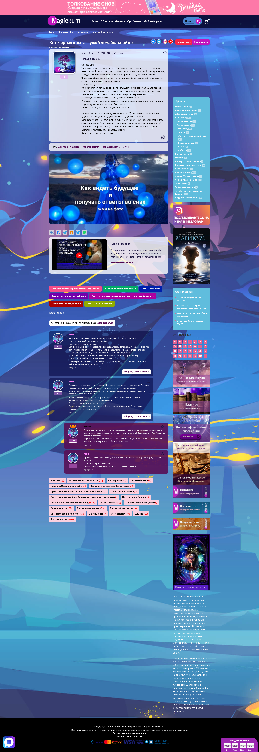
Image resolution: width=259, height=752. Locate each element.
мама (75, 147)
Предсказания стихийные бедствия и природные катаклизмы (84, 497)
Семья (182, 147)
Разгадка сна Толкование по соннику (73, 502)
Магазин (120, 21)
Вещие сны (182, 118)
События (184, 150)
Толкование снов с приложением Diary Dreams (75, 289)
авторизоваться (104, 323)
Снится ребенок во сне (123, 508)
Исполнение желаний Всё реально (189, 299)
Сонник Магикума (151, 289)
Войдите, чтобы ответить (136, 371)
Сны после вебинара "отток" (67, 514)
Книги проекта (183, 154)
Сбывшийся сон (110, 502)
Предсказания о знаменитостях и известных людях (78, 491)
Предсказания (183, 169)
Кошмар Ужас (117, 480)
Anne (91, 53)
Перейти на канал (122, 262)
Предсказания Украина (135, 497)
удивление (91, 147)
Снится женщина (62, 508)
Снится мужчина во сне (91, 508)
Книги (95, 21)
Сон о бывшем (120, 514)
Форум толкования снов (188, 198)
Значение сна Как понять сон (86, 480)
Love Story (184, 129)
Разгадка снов (185, 125)
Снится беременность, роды (141, 502)
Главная (53, 32)
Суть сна (141, 514)
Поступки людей (187, 143)
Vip (129, 21)
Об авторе (107, 21)
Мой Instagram (153, 21)
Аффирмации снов (186, 114)
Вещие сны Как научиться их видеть (190, 322)
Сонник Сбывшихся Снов (99, 304)
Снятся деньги (97, 514)
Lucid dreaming (183, 107)
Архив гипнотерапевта (187, 110)
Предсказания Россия (124, 491)
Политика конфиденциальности (130, 733)
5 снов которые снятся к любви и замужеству (192, 314)
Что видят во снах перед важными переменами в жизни (191, 306)
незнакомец (111, 147)
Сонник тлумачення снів (188, 180)
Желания (57, 480)
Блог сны (63, 32)
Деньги (183, 132)
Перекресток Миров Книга (189, 161)
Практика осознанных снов (190, 165)
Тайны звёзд (182, 183)
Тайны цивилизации (186, 187)
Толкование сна (63, 519)
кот (126, 147)
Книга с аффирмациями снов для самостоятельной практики (122, 296)
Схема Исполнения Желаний (66, 304)
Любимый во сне (141, 480)
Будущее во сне (186, 121)
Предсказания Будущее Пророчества (111, 486)
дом (63, 147)
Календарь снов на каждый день (69, 296)
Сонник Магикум (185, 172)
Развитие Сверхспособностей (120, 289)
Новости (180, 158)
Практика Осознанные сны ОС (68, 486)
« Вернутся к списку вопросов (61, 47)
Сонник (137, 21)
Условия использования (129, 736)
